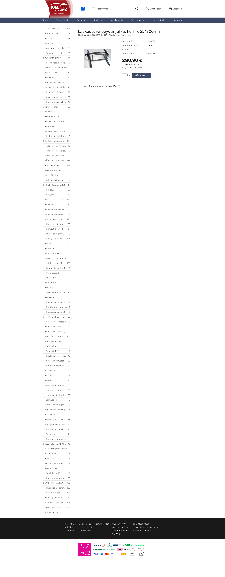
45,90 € (149, 53)
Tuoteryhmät (62, 20)
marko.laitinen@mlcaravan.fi (147, 527)
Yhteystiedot (160, 20)
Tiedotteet (99, 20)
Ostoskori (177, 20)
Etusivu (45, 20)
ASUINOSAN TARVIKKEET (97, 35)
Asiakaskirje (117, 20)
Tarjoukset (82, 20)
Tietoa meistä (85, 527)
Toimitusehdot (138, 20)
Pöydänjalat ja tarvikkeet (120, 35)
